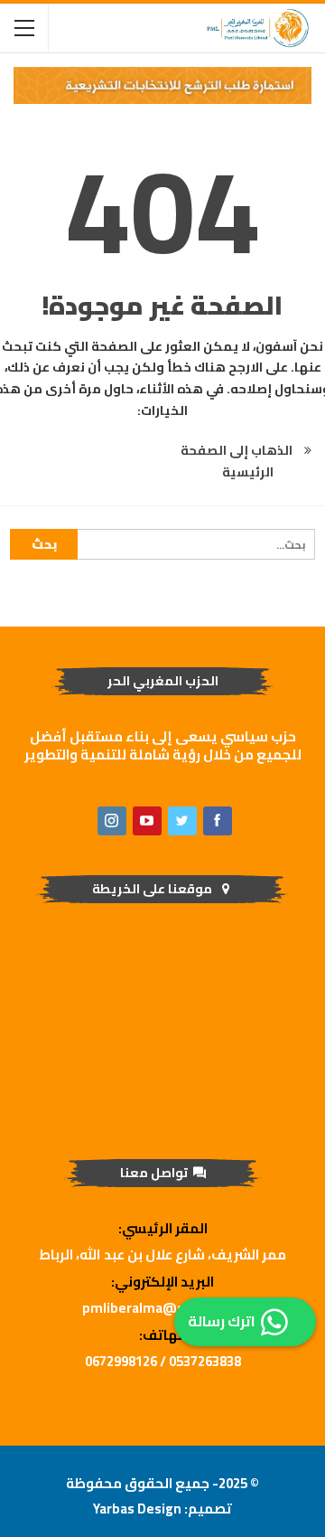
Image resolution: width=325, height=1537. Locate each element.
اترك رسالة (221, 1320)
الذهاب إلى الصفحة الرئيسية (238, 461)
